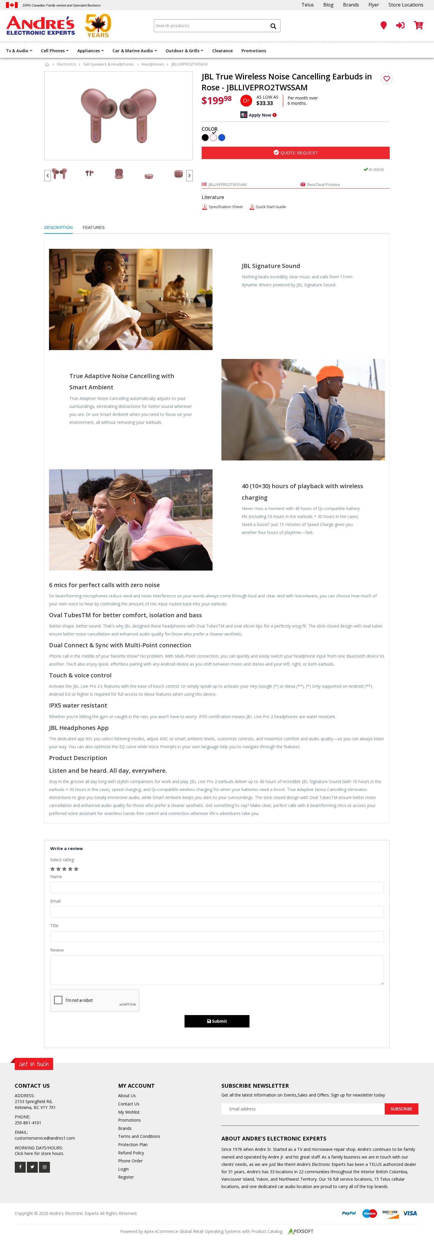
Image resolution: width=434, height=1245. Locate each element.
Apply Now (260, 115)
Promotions (254, 50)
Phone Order (130, 1161)
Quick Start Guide (271, 206)
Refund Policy (131, 1153)
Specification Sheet (226, 206)
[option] (119, 115)
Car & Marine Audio (132, 50)
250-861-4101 (28, 1122)
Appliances (88, 50)
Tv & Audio (17, 50)
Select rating (62, 859)
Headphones (152, 64)
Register (126, 1177)
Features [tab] (94, 227)
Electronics (66, 64)
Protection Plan (133, 1144)
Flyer (373, 4)
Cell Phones (53, 50)
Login (123, 1169)
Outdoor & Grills (183, 50)
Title (54, 925)
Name (56, 876)
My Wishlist (129, 1112)
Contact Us (128, 1104)
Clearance (222, 50)
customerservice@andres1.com (45, 1138)
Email (55, 901)
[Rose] (213, 137)
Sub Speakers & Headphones (108, 64)
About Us (127, 1095)
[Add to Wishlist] (387, 78)
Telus (307, 4)
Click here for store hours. (39, 1153)
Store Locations (406, 4)
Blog (328, 4)
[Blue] (221, 137)
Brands (351, 4)
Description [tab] (58, 227)
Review (57, 950)
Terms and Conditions (139, 1136)
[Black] (205, 137)
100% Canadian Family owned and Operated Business (61, 5)
